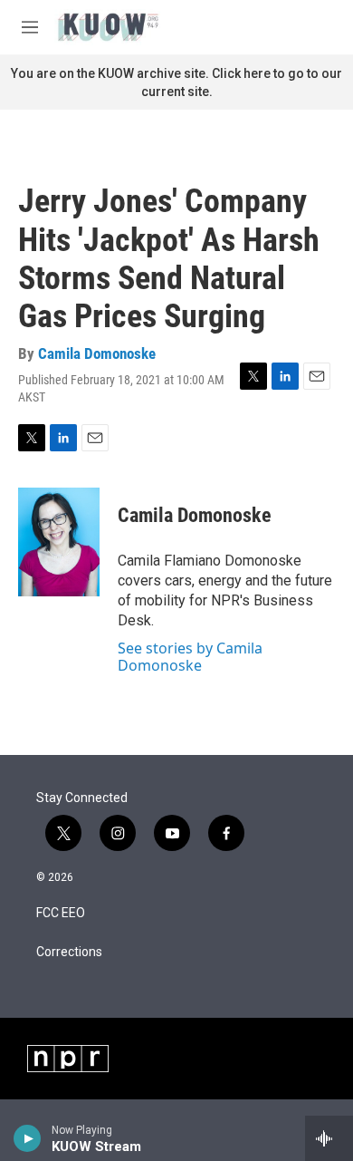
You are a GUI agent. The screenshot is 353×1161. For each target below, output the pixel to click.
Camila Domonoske (97, 353)
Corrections (69, 952)
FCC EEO (60, 913)
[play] (27, 1138)
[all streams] (329, 1138)
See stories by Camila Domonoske (190, 656)
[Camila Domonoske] (59, 542)
